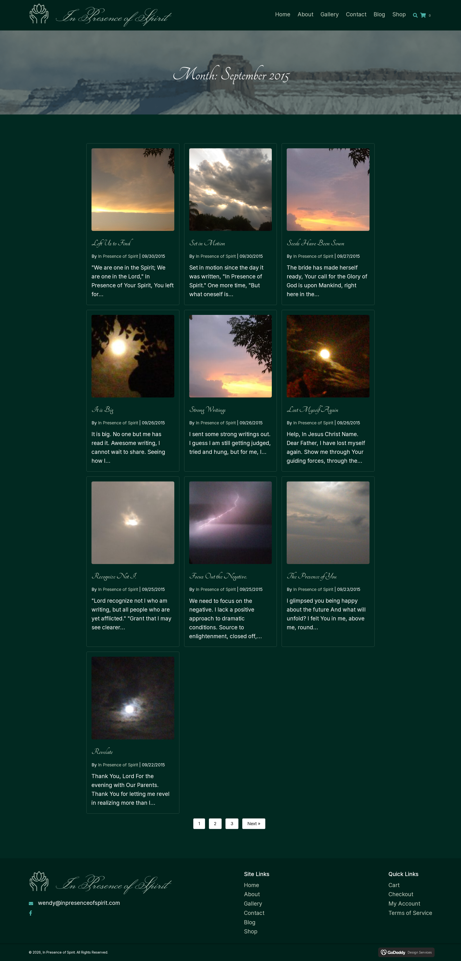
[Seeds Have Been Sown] (328, 224)
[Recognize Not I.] (133, 562)
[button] (30, 913)
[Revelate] (133, 732)
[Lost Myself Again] (328, 390)
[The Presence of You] (328, 562)
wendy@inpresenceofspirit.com (79, 903)
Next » (253, 823)
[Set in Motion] (230, 224)
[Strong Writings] (230, 390)
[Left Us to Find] (133, 224)
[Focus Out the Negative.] (230, 562)
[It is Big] (133, 390)
